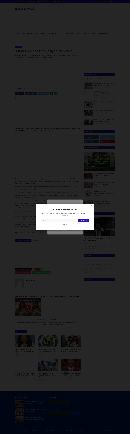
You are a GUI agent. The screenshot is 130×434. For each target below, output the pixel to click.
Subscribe (84, 220)
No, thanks (65, 224)
